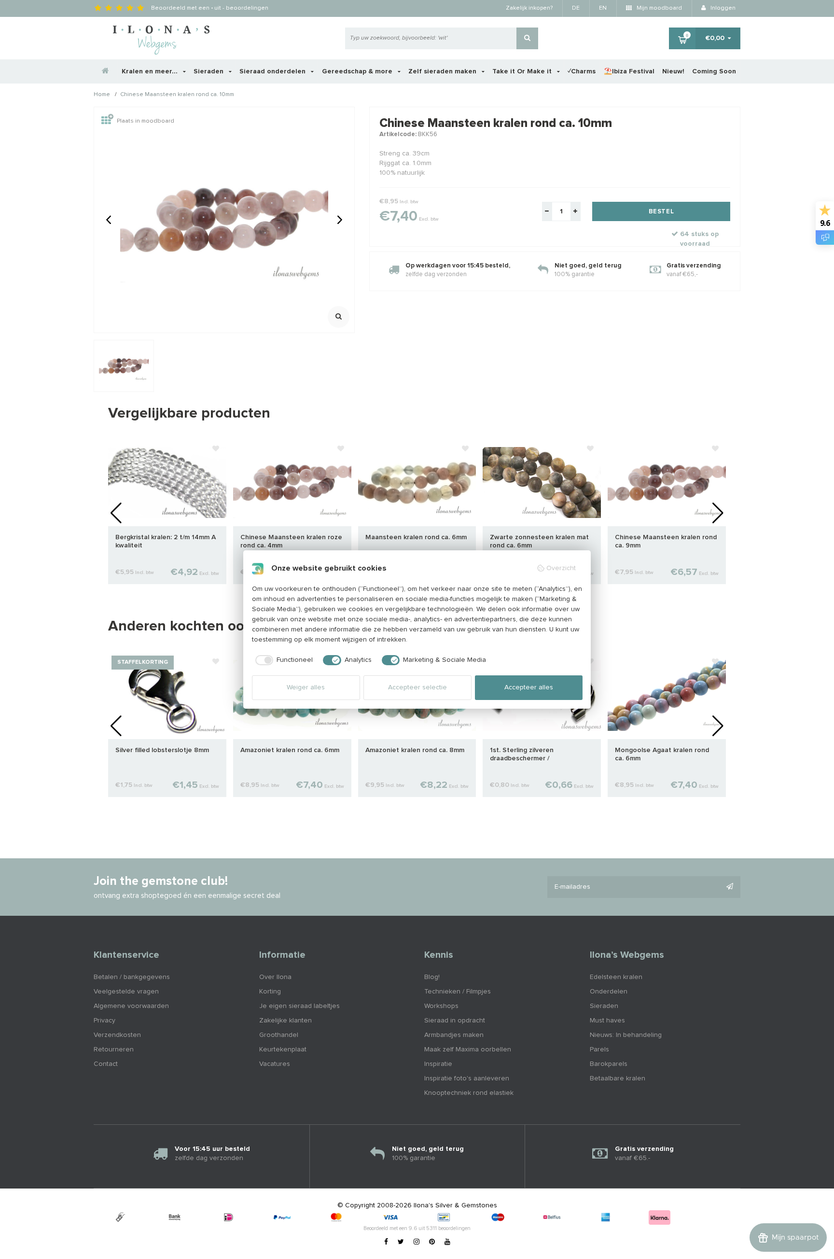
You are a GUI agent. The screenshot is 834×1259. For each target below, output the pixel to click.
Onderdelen (608, 991)
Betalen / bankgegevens (132, 977)
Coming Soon (714, 71)
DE (576, 8)
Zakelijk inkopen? (529, 8)
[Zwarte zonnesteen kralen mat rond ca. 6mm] (542, 482)
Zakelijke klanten (285, 1020)
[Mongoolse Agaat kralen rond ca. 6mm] (667, 695)
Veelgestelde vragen (126, 991)
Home (102, 95)
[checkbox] (282, 660)
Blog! (432, 977)
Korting (270, 991)
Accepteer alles (528, 687)
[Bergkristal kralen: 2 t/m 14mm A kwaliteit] (167, 482)
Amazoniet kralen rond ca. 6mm (289, 750)
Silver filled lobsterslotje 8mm (162, 750)
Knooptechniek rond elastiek (469, 1093)
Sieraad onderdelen (273, 71)
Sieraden (209, 71)
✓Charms (582, 71)
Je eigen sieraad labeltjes (299, 1006)
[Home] (106, 71)
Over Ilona (275, 977)
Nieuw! (673, 71)
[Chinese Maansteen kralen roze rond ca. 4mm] (292, 482)
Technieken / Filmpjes (457, 991)
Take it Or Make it (523, 71)
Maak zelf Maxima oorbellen (467, 1049)
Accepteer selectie (417, 687)
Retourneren (114, 1049)
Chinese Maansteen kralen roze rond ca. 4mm (291, 541)
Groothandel (278, 1035)
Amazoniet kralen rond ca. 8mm (414, 750)
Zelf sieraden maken (443, 71)
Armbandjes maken (454, 1035)
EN (603, 8)
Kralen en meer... (151, 71)
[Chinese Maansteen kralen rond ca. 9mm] (667, 482)
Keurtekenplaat (282, 1049)
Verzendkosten (117, 1035)
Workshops (441, 1006)
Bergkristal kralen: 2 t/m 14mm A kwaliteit (165, 541)
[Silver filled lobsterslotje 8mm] (167, 695)
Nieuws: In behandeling (626, 1035)
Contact (106, 1064)
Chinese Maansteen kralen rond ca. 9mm (666, 541)
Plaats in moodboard (145, 121)
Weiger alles (306, 687)
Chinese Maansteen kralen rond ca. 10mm (177, 95)
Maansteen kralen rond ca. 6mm (416, 537)
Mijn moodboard (658, 8)
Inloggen (722, 8)
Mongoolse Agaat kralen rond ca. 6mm (662, 754)
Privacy (104, 1020)
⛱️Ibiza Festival (629, 71)
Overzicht (561, 568)
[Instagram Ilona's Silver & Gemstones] (416, 1242)
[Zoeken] (527, 38)
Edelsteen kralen (616, 977)
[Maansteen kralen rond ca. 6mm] (417, 482)
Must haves (607, 1020)
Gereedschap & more (358, 71)
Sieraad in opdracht (454, 1020)
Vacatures (274, 1064)
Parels (599, 1049)
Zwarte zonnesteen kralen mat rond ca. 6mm (539, 541)
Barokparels (608, 1064)
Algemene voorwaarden (131, 1006)
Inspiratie (438, 1064)
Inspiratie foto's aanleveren (466, 1078)
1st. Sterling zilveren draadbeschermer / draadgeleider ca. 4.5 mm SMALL (541, 755)
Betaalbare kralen (617, 1078)
